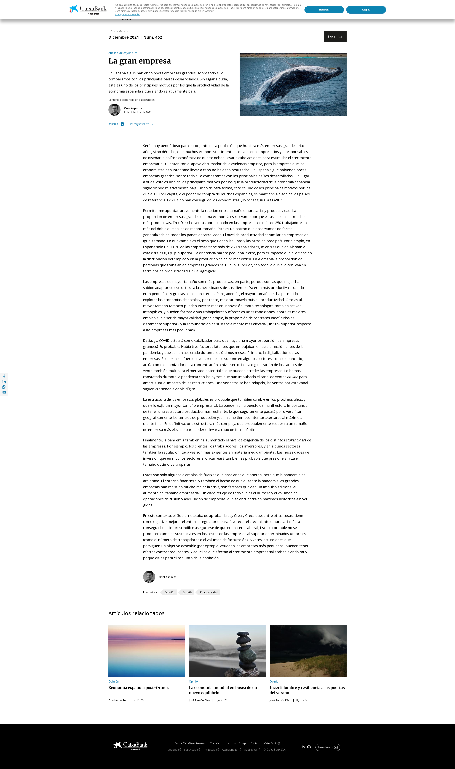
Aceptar (366, 9)
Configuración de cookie (127, 14)
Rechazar (324, 9)
